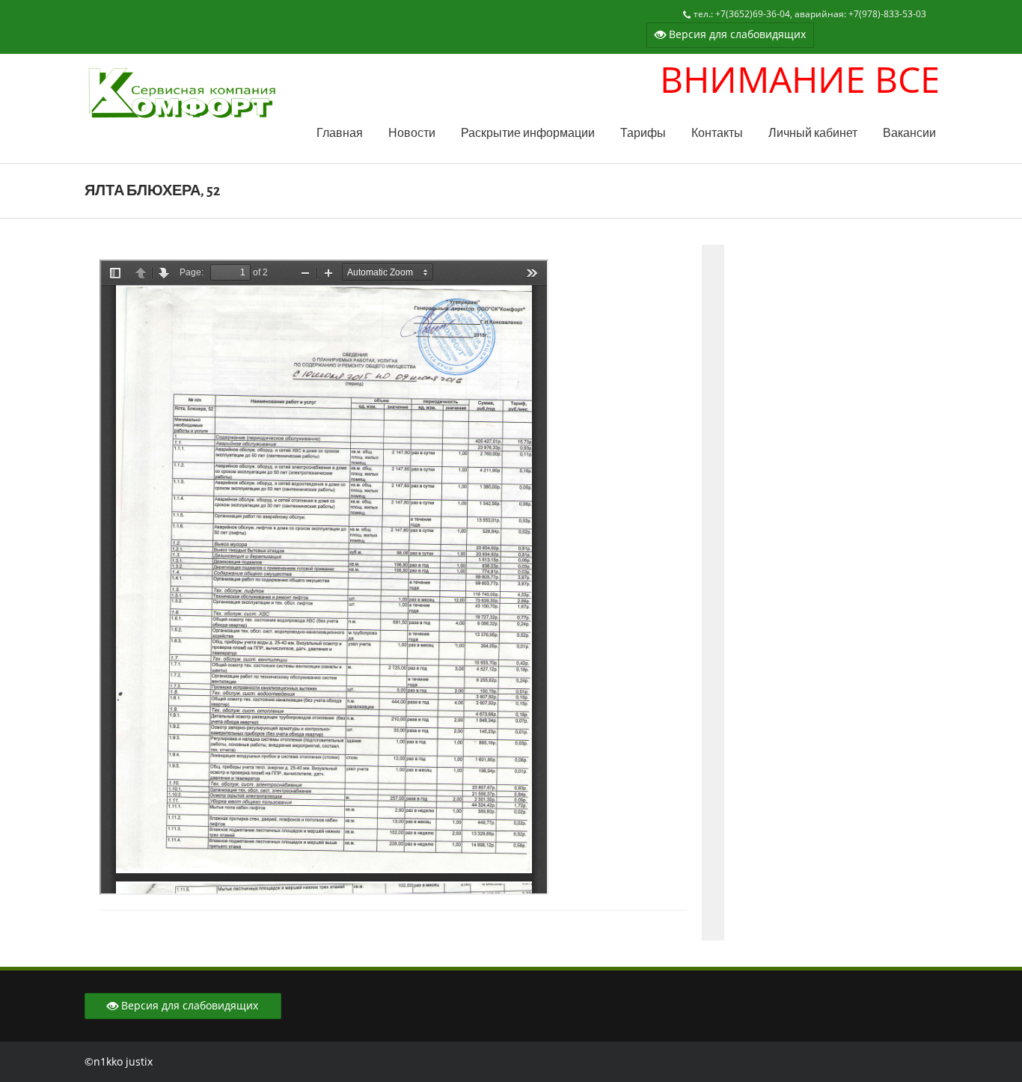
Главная (339, 133)
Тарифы (643, 133)
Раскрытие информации (528, 133)
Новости (411, 133)
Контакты (717, 133)
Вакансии (909, 133)
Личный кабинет (812, 133)
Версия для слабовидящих (736, 34)
